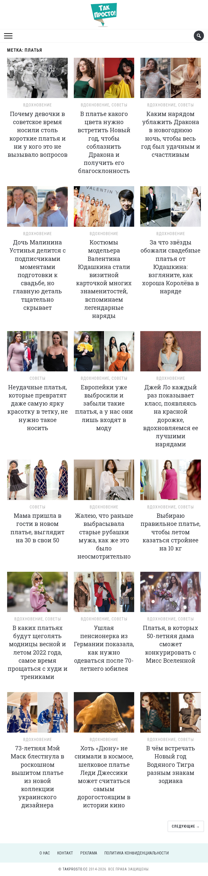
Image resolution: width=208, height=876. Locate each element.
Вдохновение (37, 105)
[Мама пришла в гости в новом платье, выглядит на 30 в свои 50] (37, 479)
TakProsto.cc (75, 869)
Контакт (65, 853)
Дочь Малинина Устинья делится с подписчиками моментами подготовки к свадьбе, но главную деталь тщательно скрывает (37, 274)
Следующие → (186, 826)
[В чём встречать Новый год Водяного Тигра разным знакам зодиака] (170, 711)
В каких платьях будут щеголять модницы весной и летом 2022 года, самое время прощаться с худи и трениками (37, 652)
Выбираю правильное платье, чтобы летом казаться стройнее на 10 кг (170, 532)
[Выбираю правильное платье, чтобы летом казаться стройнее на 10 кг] (170, 479)
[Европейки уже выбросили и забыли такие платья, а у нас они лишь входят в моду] (104, 350)
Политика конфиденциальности (136, 853)
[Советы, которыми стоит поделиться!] (104, 12)
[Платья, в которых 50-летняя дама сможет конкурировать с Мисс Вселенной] (170, 591)
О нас (45, 853)
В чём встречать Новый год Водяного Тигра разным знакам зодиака (170, 764)
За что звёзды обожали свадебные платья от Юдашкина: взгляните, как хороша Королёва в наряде (170, 266)
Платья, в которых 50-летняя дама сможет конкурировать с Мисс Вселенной (170, 644)
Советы (119, 105)
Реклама (88, 853)
